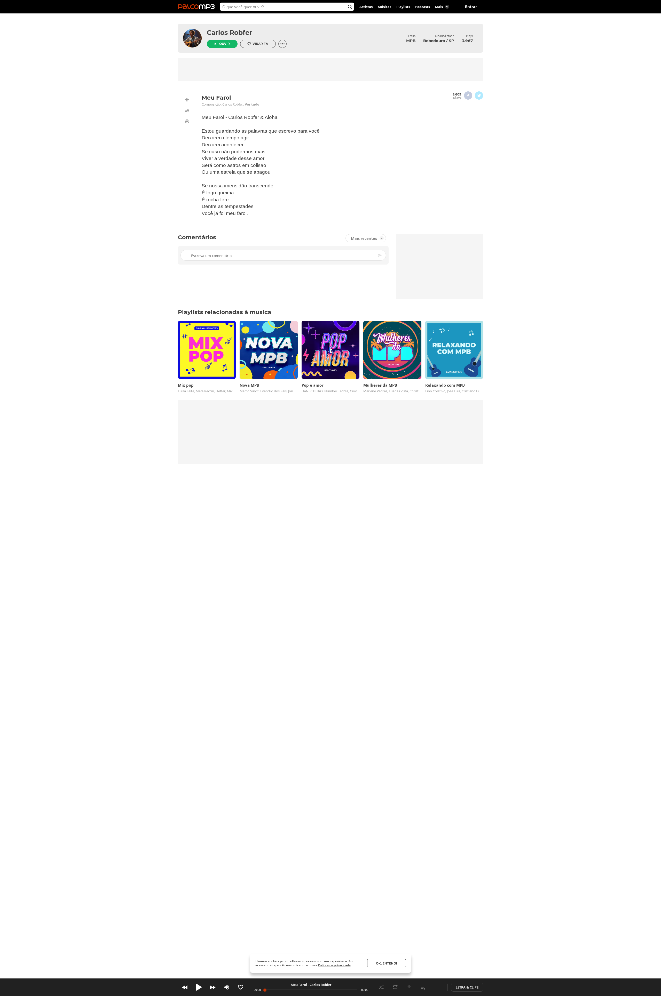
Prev (185, 987)
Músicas (384, 6)
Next (213, 987)
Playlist (423, 987)
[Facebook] (468, 95)
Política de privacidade (334, 965)
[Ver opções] (282, 44)
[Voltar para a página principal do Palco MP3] (197, 6)
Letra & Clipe (467, 987)
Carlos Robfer (229, 32)
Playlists (403, 6)
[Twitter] (479, 95)
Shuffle (381, 987)
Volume (227, 987)
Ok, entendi (386, 963)
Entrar (471, 6)
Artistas (366, 6)
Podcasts (422, 6)
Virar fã (260, 44)
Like (241, 987)
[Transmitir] (437, 987)
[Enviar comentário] (380, 255)
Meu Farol (299, 984)
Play (199, 987)
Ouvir (224, 44)
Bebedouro (434, 40)
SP (451, 40)
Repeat (395, 987)
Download (409, 987)
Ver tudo (252, 104)
